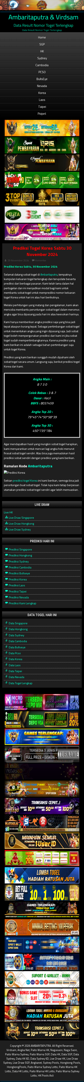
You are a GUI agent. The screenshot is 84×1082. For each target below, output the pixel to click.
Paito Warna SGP (40, 1054)
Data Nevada (16, 677)
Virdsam (11, 1050)
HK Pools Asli (46, 1075)
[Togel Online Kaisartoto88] (42, 858)
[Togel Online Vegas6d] (42, 771)
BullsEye (42, 79)
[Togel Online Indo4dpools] (42, 875)
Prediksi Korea (17, 579)
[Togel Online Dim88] (42, 145)
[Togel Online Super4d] (42, 163)
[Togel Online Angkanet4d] (42, 979)
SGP (42, 44)
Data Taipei (15, 671)
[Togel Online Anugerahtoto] (42, 945)
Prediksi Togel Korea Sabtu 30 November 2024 (42, 251)
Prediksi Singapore (20, 549)
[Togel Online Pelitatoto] (42, 215)
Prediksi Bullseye (19, 573)
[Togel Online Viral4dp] (42, 232)
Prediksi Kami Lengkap (22, 603)
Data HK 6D (22, 1059)
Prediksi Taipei (17, 591)
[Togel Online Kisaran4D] (42, 180)
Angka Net (24, 1050)
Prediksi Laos (16, 585)
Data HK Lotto (20, 1071)
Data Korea (15, 659)
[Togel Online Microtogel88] (42, 702)
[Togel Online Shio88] (42, 1014)
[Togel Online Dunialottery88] (42, 927)
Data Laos (14, 665)
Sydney (42, 58)
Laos (42, 99)
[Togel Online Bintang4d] (42, 806)
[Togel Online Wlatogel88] (42, 823)
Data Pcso (14, 653)
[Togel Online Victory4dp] (42, 737)
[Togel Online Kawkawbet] (42, 754)
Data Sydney (16, 635)
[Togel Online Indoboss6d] (42, 719)
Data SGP (66, 1054)
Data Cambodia (17, 641)
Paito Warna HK (40, 1050)
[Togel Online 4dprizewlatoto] (42, 841)
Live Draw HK (57, 1059)
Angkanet (36, 1063)
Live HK (8, 512)
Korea (42, 92)
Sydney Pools (51, 1063)
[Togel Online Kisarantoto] (42, 197)
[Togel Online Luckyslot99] (42, 893)
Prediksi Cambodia (19, 567)
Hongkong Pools (70, 1063)
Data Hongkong (18, 629)
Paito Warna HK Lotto (42, 1071)
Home (42, 37)
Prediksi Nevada (18, 597)
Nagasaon (56, 1050)
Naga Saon (70, 1050)
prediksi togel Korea (25, 480)
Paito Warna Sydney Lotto (43, 1067)
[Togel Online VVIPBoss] (42, 128)
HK (42, 51)
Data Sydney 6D (39, 1059)
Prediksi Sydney (18, 561)
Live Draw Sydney (19, 529)
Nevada (42, 86)
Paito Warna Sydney (17, 1054)
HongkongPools (16, 1067)
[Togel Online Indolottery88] (42, 962)
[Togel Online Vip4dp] (42, 910)
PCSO (42, 72)
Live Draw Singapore (21, 517)
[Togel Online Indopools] (42, 997)
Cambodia (42, 65)
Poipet (42, 113)
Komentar (40, 260)
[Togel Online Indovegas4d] (42, 1031)
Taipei (42, 106)
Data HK (55, 1054)
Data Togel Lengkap (20, 683)
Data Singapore (18, 623)
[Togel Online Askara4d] (42, 789)
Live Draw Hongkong (21, 523)
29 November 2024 (18, 260)
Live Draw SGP (21, 1063)
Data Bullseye (16, 647)
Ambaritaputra (48, 274)
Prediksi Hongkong (20, 555)
